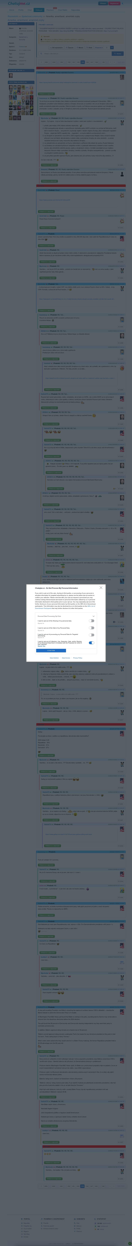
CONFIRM (51, 650)
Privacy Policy (77, 658)
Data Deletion (54, 658)
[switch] (91, 620)
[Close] (102, 588)
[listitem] (66, 616)
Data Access (66, 658)
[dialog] (66, 623)
